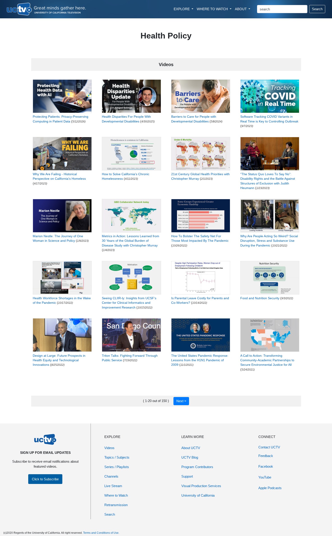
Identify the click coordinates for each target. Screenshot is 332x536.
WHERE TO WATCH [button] (213, 9)
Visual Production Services (201, 486)
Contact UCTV (269, 447)
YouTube (264, 477)
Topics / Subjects (116, 457)
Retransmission (116, 505)
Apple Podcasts (270, 488)
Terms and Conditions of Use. (101, 532)
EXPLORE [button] (182, 9)
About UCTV (190, 448)
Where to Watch (116, 495)
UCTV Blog (189, 457)
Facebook (265, 466)
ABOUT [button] (241, 9)
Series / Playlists (116, 467)
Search (317, 9)
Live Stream (113, 486)
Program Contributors (197, 467)
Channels (111, 476)
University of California (198, 495)
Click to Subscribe (45, 479)
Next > (181, 401)
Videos (109, 448)
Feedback (265, 456)
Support (187, 476)
